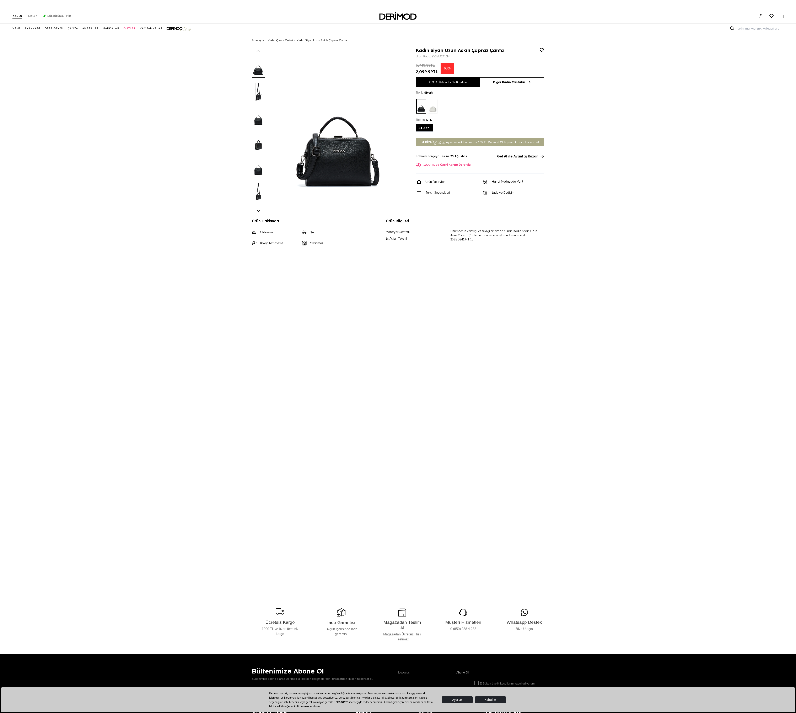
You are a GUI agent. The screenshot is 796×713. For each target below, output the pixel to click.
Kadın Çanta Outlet (280, 40)
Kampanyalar (151, 28)
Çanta (73, 28)
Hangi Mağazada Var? (507, 181)
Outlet (129, 28)
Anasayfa (258, 40)
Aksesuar (90, 28)
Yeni (16, 28)
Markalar (111, 28)
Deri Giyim (54, 28)
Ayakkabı (32, 28)
